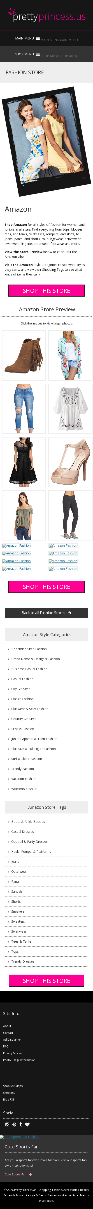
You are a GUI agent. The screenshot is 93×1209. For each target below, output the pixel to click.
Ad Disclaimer (12, 1040)
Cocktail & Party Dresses (29, 841)
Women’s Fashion (24, 788)
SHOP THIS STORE (46, 290)
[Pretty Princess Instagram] (6, 1124)
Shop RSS (9, 1093)
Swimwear (18, 931)
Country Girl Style (23, 719)
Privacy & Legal (12, 1053)
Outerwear (19, 871)
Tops (15, 951)
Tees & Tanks (21, 941)
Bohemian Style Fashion (29, 649)
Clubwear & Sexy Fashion (29, 709)
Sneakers (18, 911)
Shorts (16, 901)
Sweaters (18, 921)
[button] (59, 40)
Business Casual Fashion (29, 669)
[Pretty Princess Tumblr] (19, 1124)
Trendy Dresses (22, 961)
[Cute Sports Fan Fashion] (20, 1136)
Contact (8, 1033)
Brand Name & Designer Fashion (35, 659)
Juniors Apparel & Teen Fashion (34, 739)
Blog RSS (8, 1099)
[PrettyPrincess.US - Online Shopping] (46, 15)
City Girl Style (20, 689)
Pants (15, 881)
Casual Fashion (22, 679)
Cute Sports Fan (16, 1174)
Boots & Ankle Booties (28, 821)
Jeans (15, 861)
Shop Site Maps (13, 1086)
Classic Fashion (22, 699)
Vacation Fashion (23, 779)
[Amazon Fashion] (24, 355)
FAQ (6, 1046)
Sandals (17, 891)
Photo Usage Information (19, 1060)
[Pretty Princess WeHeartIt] (26, 1124)
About (7, 1026)
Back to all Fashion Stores (44, 612)
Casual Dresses (22, 831)
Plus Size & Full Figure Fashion (33, 749)
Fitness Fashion (22, 729)
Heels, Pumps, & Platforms (31, 851)
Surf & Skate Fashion (26, 759)
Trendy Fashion (22, 769)
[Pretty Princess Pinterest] (13, 1124)
